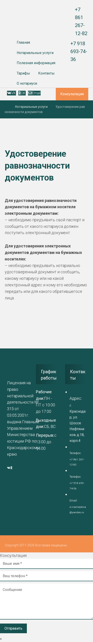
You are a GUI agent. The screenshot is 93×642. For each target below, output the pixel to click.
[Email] (13, 468)
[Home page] (6, 107)
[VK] (8, 468)
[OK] (11, 468)
